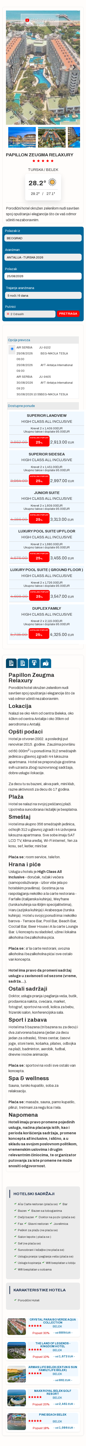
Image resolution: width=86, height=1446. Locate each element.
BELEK (52, 170)
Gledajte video (42, 20)
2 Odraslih (17, 314)
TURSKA (35, 170)
